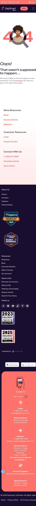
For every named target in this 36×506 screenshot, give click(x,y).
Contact (5, 198)
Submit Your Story (9, 296)
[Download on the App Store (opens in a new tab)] (12, 364)
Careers (5, 201)
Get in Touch (9, 166)
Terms (3, 500)
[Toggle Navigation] (33, 8)
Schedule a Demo (11, 161)
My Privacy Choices (28, 500)
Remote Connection (10, 282)
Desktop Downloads (10, 289)
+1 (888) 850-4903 (20, 439)
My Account (7, 274)
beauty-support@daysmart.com (20, 441)
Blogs (6, 115)
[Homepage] (9, 9)
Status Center (7, 292)
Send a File (6, 285)
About (4, 194)
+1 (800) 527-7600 (20, 411)
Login (33, 2)
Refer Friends (7, 270)
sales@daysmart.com (20, 413)
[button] (3, 471)
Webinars (8, 124)
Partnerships (7, 205)
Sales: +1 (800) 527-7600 (12, 2)
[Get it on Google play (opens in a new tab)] (28, 364)
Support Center (11, 142)
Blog (3, 263)
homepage (17, 81)
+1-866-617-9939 (11, 156)
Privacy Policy (13, 500)
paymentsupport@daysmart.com (20, 474)
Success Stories (11, 120)
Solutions (5, 260)
